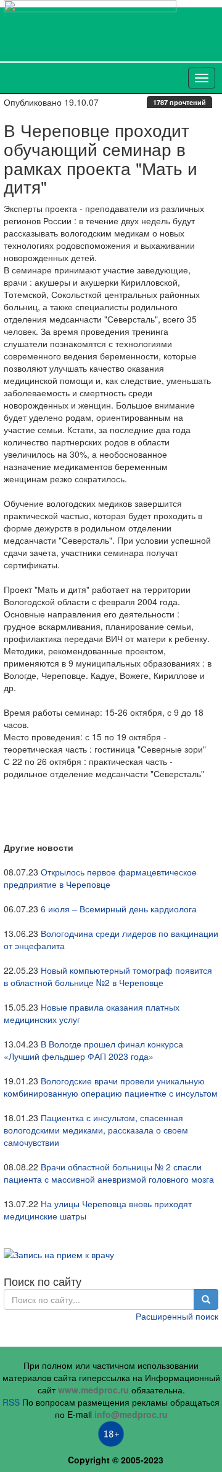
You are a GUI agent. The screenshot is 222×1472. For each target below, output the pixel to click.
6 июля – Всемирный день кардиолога (119, 908)
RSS (11, 1402)
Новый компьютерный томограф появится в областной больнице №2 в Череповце (108, 976)
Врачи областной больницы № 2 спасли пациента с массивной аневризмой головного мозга (109, 1173)
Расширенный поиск (177, 1316)
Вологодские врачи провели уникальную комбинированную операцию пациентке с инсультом (111, 1087)
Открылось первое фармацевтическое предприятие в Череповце (100, 878)
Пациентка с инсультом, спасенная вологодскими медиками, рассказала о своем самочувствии (96, 1129)
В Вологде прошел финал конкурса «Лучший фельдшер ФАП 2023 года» (93, 1050)
